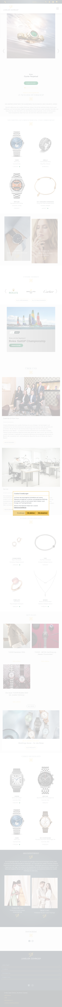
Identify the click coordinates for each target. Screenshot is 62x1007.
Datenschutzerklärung (20, 507)
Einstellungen (21, 513)
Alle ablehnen (31, 513)
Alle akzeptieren (42, 513)
